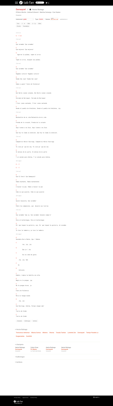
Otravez (51, 332)
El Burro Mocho (21, 12)
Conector (18, 15)
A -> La (34, 23)
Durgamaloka (20, 336)
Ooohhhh (29, 336)
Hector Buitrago (38, 9)
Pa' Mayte (34, 349)
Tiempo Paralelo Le (92, 332)
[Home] (26, 2)
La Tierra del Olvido (36, 351)
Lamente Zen (72, 332)
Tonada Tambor (61, 332)
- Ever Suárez (56, 12)
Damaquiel (81, 332)
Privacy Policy (17, 397)
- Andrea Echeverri (33, 12)
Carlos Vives (34, 347)
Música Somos (36, 332)
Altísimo (45, 332)
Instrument (19, 19)
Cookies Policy (33, 397)
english (97, 397)
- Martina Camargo (45, 12)
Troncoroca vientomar (23, 332)
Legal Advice (25, 397)
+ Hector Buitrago (21, 329)
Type (36, 19)
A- (22, 23)
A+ (24, 23)
